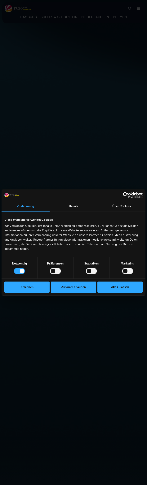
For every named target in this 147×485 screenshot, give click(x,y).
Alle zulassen (120, 287)
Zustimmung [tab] (25, 206)
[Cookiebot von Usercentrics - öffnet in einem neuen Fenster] (126, 195)
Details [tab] (73, 206)
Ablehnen (26, 287)
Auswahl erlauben (73, 287)
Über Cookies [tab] (121, 206)
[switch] (55, 271)
